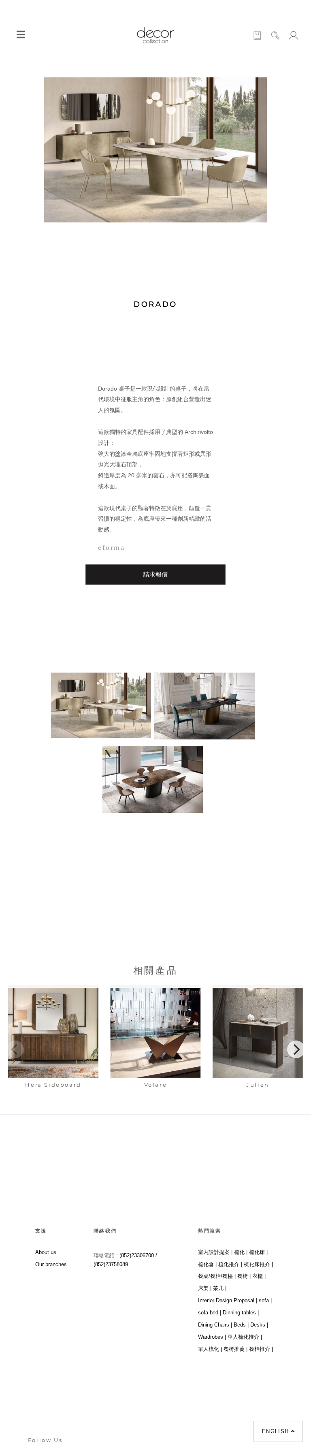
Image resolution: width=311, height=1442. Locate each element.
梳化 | (240, 1252)
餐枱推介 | (261, 1349)
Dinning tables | (241, 1313)
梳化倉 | (207, 1264)
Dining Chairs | (215, 1325)
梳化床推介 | (258, 1264)
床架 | (204, 1288)
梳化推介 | (230, 1264)
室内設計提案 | (215, 1252)
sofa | (265, 1300)
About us (45, 1252)
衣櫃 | (259, 1276)
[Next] (296, 1049)
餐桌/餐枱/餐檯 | (217, 1276)
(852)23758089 (112, 1264)
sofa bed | (209, 1313)
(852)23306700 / (138, 1255)
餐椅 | (244, 1276)
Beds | (241, 1325)
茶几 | (219, 1288)
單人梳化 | (210, 1349)
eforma (111, 547)
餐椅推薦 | (235, 1349)
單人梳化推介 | (245, 1337)
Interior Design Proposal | (227, 1300)
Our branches (51, 1264)
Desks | (259, 1325)
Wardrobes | (212, 1337)
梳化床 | (258, 1252)
